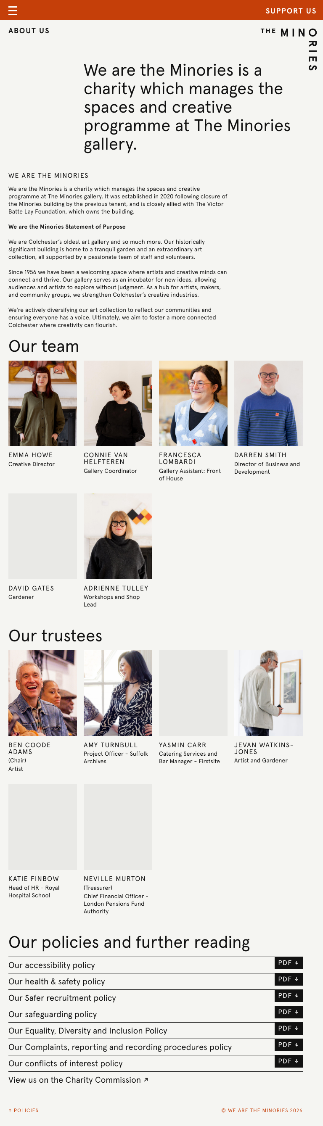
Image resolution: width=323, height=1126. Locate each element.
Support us (291, 11)
